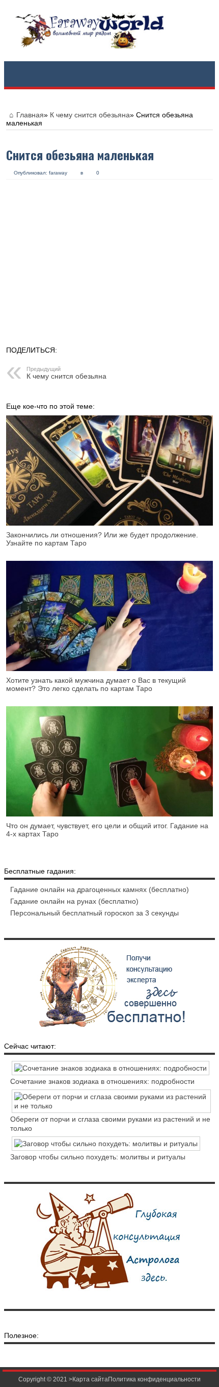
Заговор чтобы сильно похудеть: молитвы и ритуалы (97, 1157)
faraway (58, 173)
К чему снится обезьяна (90, 115)
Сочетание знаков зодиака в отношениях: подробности (102, 1081)
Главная (30, 115)
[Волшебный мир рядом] (109, 30)
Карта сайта (90, 1379)
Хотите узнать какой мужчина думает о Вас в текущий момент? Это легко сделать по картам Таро (96, 684)
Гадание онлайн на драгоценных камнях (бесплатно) (99, 889)
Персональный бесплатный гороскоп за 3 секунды (94, 913)
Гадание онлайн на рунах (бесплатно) (74, 901)
